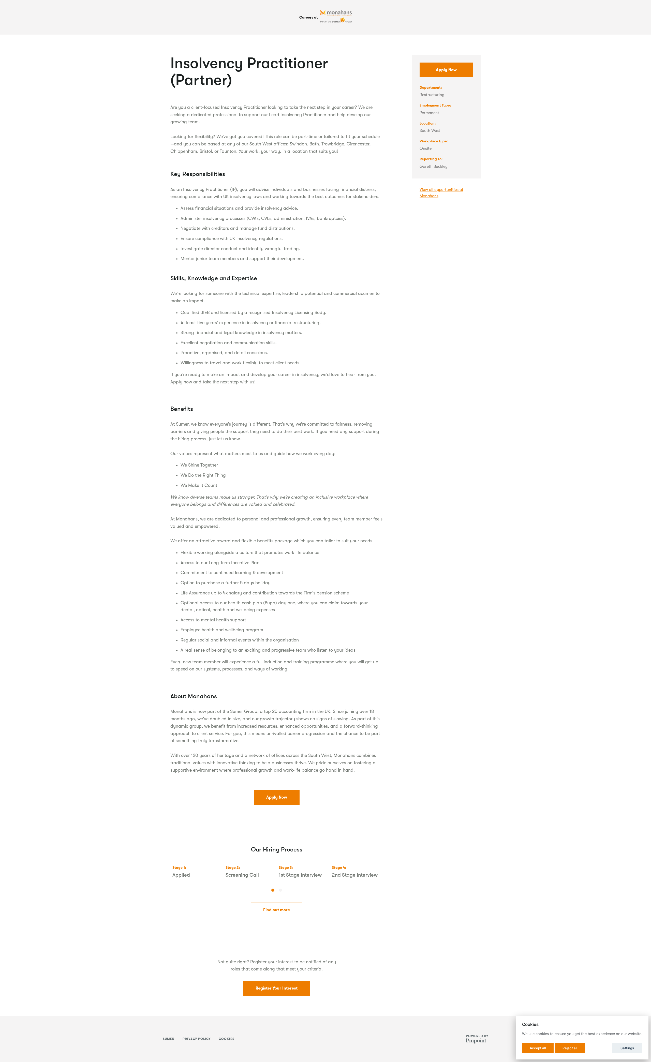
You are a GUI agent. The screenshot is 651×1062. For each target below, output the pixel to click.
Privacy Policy (197, 1039)
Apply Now (276, 797)
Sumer (168, 1039)
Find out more (276, 910)
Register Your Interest (277, 988)
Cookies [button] (226, 1039)
